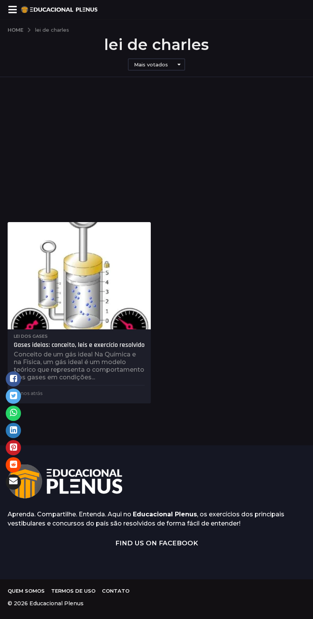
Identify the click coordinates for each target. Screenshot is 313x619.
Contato (115, 591)
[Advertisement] (156, 149)
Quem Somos (26, 591)
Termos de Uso (73, 591)
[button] (12, 9)
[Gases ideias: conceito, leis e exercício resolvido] (79, 275)
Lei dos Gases (31, 336)
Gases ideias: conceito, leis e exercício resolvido (79, 344)
